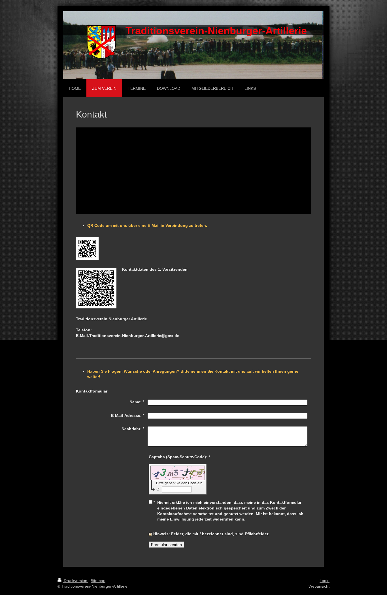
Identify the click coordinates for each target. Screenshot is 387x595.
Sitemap (98, 580)
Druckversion (75, 580)
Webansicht (319, 586)
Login (324, 580)
